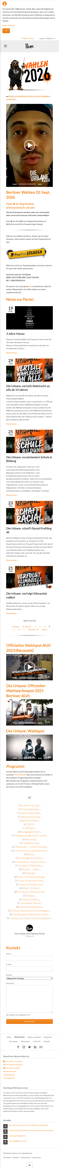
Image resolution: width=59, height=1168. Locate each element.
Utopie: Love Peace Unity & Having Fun (30, 918)
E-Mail (10, 964)
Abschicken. (29, 1021)
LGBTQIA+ (29, 828)
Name (10, 954)
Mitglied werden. (28, 38)
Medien (30, 895)
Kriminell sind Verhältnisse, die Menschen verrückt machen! (31, 1130)
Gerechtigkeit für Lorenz (18, 1141)
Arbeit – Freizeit (30, 888)
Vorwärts (32, 629)
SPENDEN (20, 96)
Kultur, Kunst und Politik (30, 880)
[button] (29, 145)
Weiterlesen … (12, 352)
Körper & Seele (30, 899)
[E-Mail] (41, 1047)
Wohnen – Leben (30, 869)
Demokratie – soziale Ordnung (30, 846)
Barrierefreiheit (29, 820)
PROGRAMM (43, 96)
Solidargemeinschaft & (30, 858)
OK (6, 31)
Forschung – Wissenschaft (30, 891)
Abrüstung (30, 839)
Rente (30, 854)
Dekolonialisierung (30, 816)
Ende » (45, 629)
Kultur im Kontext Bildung (30, 876)
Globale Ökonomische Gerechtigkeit (30, 910)
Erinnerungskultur (29, 809)
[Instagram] (23, 1047)
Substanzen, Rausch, (30, 903)
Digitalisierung (30, 843)
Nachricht (10, 983)
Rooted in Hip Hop (30, 805)
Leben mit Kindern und (30, 884)
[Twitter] (29, 1047)
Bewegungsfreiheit (30, 831)
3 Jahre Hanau (15, 333)
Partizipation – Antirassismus (30, 861)
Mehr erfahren (8, 25)
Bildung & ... (31, 873)
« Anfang (15, 626)
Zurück (28, 626)
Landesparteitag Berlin (17, 1136)
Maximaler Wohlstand (30, 907)
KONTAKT (11, 99)
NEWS (11, 96)
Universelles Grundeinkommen (30, 850)
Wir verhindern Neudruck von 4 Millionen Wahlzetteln (29, 1125)
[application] (29, 145)
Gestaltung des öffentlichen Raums (30, 914)
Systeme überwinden (29, 813)
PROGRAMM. (20, 774)
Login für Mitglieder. (47, 38)
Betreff (10, 975)
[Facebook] (18, 1047)
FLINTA (30, 824)
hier (30, 286)
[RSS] (35, 1047)
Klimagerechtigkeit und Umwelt (29, 835)
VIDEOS (31, 96)
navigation (5, 46)
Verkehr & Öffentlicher (30, 865)
